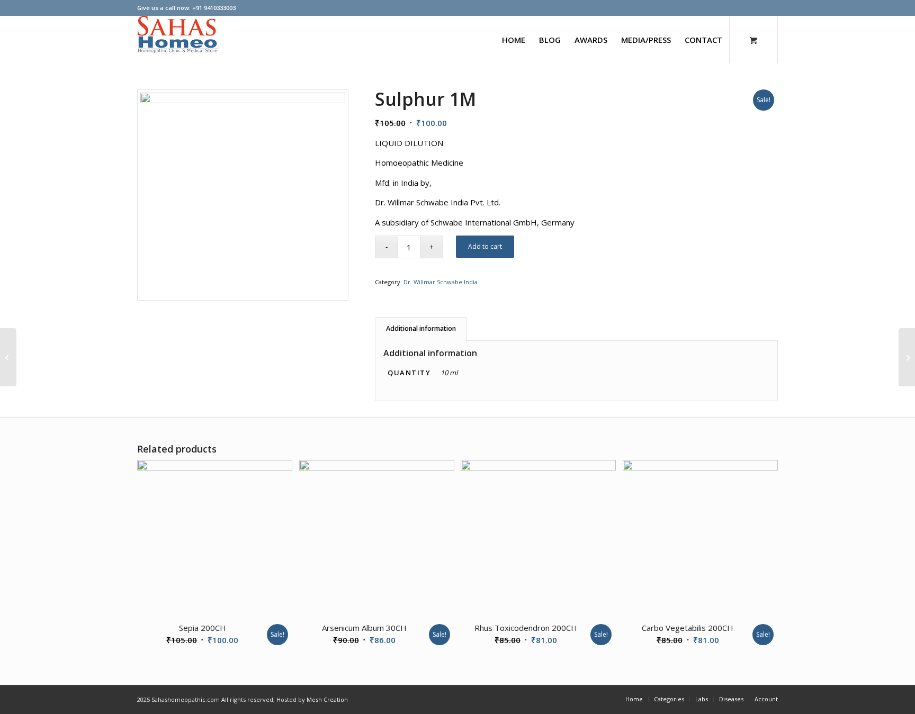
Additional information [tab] (421, 328)
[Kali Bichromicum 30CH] (907, 357)
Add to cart (485, 246)
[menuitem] (513, 40)
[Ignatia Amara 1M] (8, 357)
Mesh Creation (327, 699)
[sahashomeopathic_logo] (177, 40)
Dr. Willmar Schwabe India (440, 282)
